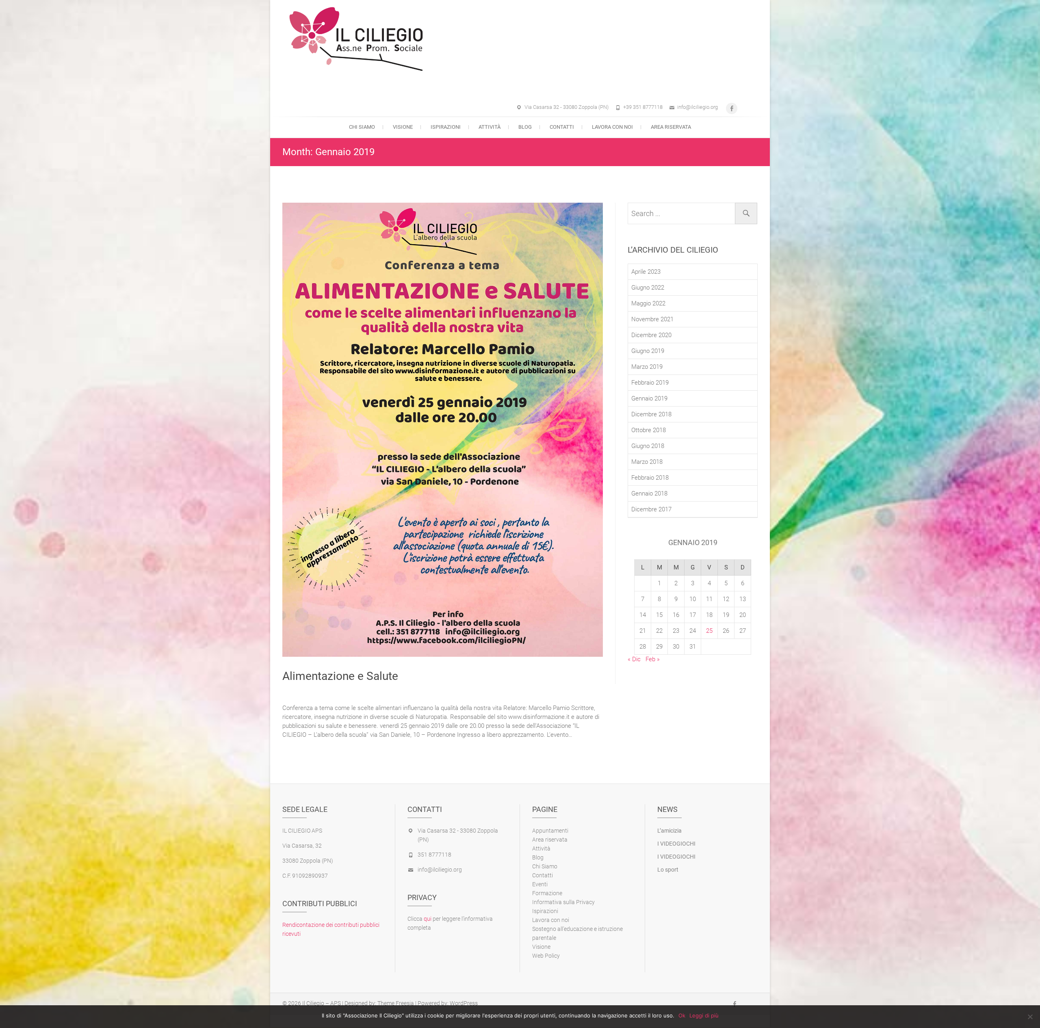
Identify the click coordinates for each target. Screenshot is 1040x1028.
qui (427, 918)
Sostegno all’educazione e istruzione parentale (577, 933)
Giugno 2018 (647, 446)
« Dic (634, 659)
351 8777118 (434, 854)
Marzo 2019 (647, 366)
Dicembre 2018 (651, 414)
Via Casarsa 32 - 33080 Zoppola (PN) (566, 107)
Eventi (540, 884)
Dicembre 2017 (651, 509)
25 (709, 630)
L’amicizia (669, 830)
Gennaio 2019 (649, 398)
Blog (525, 127)
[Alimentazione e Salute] (442, 429)
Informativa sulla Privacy (563, 902)
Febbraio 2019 (650, 382)
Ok (681, 1015)
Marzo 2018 (647, 461)
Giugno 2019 (647, 351)
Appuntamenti (550, 830)
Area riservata (671, 127)
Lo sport (667, 869)
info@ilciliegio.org (697, 107)
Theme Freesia (395, 1003)
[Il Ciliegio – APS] (509, 40)
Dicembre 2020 (651, 335)
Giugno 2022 (647, 287)
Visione (403, 127)
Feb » (653, 659)
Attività (489, 127)
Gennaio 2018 (649, 493)
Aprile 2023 (646, 271)
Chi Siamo (362, 127)
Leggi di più (704, 1015)
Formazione (547, 893)
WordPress (464, 1003)
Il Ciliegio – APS (321, 1003)
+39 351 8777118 (643, 107)
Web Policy (546, 955)
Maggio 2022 (648, 303)
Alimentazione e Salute (340, 676)
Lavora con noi (612, 127)
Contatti (562, 127)
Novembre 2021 (652, 319)
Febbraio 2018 (650, 477)
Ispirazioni (446, 127)
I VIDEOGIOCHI (676, 843)
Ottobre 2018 (648, 430)
